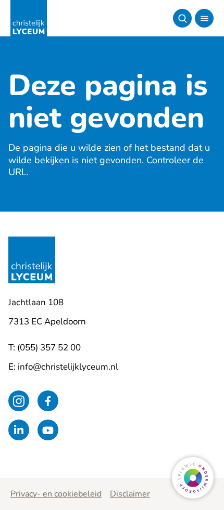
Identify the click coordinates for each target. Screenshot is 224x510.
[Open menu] (204, 18)
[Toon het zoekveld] (182, 18)
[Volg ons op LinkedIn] (18, 430)
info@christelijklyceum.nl (68, 367)
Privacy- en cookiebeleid (56, 494)
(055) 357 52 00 (49, 348)
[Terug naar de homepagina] (28, 18)
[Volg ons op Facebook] (48, 400)
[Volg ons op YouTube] (48, 430)
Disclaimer (130, 494)
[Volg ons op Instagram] (18, 400)
